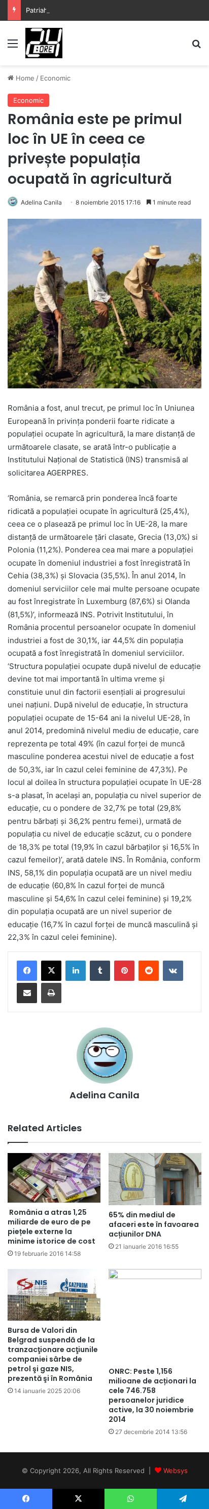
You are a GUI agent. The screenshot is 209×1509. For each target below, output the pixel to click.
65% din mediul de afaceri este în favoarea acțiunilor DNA (154, 1224)
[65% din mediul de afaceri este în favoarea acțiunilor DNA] (155, 1179)
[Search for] (196, 46)
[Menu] (13, 46)
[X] (51, 971)
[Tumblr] (100, 971)
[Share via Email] (27, 993)
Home (24, 78)
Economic (55, 78)
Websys (175, 1470)
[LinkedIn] (75, 971)
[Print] (51, 993)
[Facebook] (27, 971)
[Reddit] (148, 971)
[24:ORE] (43, 43)
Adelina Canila (41, 202)
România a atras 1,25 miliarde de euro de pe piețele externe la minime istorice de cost (51, 1226)
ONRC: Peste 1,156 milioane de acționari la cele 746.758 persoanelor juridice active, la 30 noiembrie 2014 (152, 1395)
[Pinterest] (124, 971)
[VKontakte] (173, 971)
